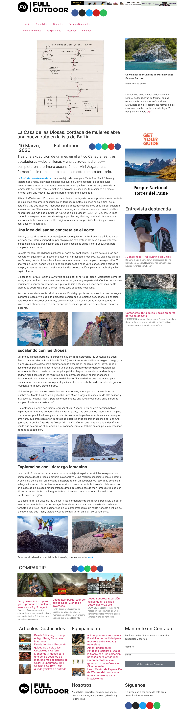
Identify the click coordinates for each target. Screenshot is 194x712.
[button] (92, 146)
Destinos (71, 30)
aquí (149, 111)
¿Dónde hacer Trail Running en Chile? (148, 256)
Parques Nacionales (79, 24)
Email (128, 654)
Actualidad (41, 24)
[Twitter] (89, 12)
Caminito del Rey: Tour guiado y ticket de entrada (50, 667)
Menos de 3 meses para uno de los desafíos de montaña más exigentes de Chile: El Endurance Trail (51, 658)
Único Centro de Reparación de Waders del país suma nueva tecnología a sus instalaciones (104, 674)
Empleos (86, 30)
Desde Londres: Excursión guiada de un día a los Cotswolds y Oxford (103, 601)
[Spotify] (103, 12)
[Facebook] (75, 12)
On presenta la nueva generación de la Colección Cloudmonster (103, 663)
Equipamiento (54, 30)
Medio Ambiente (32, 30)
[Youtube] (96, 12)
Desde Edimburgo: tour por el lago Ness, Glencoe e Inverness (69, 602)
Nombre (129, 646)
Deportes (58, 24)
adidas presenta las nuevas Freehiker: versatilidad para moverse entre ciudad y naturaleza (104, 640)
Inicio (27, 24)
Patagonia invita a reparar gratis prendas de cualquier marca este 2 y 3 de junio (34, 604)
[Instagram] (82, 12)
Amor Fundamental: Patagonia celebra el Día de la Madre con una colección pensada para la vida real (104, 652)
